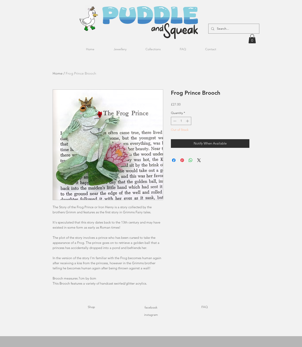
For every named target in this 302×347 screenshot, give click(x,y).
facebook (151, 307)
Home (58, 73)
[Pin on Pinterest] (182, 160)
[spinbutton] (181, 121)
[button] (252, 38)
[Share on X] (199, 160)
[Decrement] (174, 121)
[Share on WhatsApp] (190, 160)
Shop (91, 307)
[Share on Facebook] (173, 160)
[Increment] (188, 121)
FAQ (204, 307)
